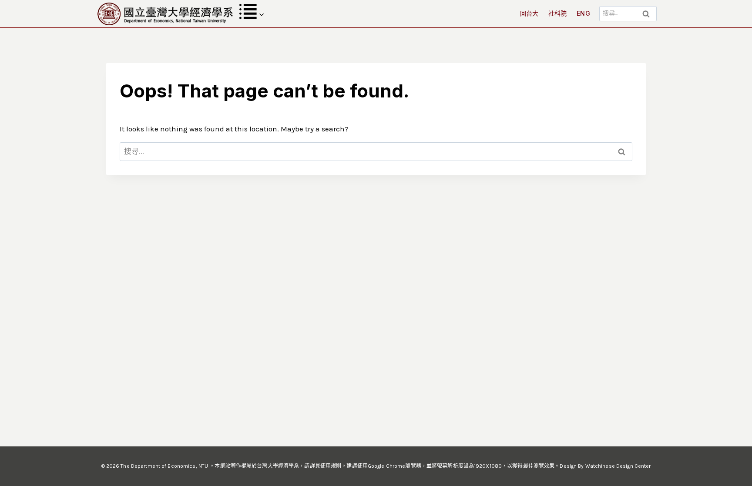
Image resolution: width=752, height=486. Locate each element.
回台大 (529, 13)
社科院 (557, 13)
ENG (583, 13)
